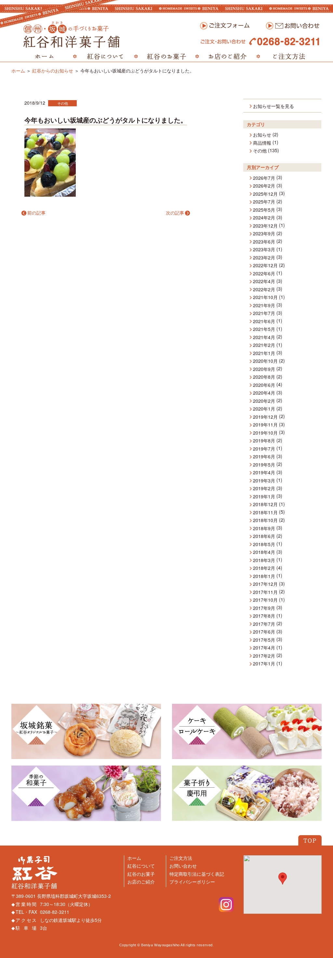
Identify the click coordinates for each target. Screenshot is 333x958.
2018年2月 (264, 568)
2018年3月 (264, 560)
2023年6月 (264, 242)
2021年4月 (264, 337)
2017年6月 (264, 632)
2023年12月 (265, 226)
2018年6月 (264, 536)
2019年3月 (264, 481)
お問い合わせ (183, 865)
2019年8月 (264, 441)
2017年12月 (265, 584)
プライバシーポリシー (192, 881)
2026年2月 (264, 186)
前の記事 (36, 212)
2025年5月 (264, 210)
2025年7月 (264, 202)
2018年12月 (265, 504)
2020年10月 (265, 361)
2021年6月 (264, 321)
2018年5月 (264, 544)
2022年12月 (265, 266)
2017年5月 (264, 640)
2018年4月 (264, 552)
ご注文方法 (180, 858)
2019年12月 (265, 417)
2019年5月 (264, 465)
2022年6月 (264, 274)
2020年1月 (264, 409)
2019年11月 (265, 425)
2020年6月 (264, 385)
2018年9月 (264, 528)
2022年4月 (264, 281)
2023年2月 (264, 258)
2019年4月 (264, 473)
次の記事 (175, 212)
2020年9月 (264, 369)
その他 (62, 103)
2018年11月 (265, 513)
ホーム (18, 70)
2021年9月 (264, 305)
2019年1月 (264, 497)
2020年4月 (264, 393)
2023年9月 (264, 234)
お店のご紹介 (141, 881)
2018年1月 (264, 576)
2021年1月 (264, 353)
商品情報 (262, 143)
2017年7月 (264, 624)
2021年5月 (264, 329)
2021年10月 (265, 297)
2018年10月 (265, 520)
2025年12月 (265, 194)
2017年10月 (265, 600)
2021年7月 (264, 313)
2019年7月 (264, 449)
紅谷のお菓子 (141, 874)
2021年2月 (264, 345)
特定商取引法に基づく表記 (196, 874)
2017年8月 (264, 616)
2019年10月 (265, 433)
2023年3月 (264, 250)
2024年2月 (264, 218)
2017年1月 (264, 664)
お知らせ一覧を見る (273, 106)
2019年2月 (264, 489)
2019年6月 (264, 457)
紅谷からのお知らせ (52, 70)
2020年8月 (264, 377)
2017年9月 (264, 608)
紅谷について (141, 865)
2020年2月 (264, 401)
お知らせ (262, 135)
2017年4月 (264, 648)
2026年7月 (264, 178)
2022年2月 (264, 290)
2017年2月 (264, 656)
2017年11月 (265, 592)
